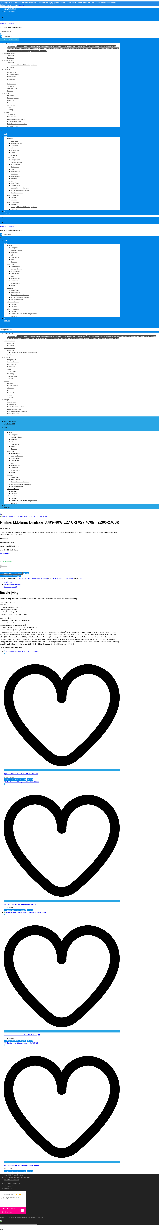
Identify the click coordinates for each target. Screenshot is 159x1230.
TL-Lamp (10, 110)
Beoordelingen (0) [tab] (10, 587)
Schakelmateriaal (13, 126)
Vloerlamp (10, 86)
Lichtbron (10, 58)
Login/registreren (10, 9)
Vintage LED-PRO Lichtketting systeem (24, 65)
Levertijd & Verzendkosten (13, 1175)
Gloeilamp (10, 100)
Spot (9, 81)
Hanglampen (11, 72)
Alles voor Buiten (9, 60)
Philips (81, 578)
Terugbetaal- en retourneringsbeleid (17, 1177)
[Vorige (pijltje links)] (0, 1229)
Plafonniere (11, 79)
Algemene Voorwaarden (12, 1184)
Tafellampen (11, 84)
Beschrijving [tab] (8, 582)
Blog (5, 212)
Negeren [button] (21, 5)
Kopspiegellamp (12, 98)
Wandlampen (12, 88)
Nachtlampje (11, 77)
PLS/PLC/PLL (11, 105)
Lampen (6, 93)
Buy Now (26, 573)
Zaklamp (10, 91)
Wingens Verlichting (7, 23)
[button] (1, 514)
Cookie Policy (8, 1188)
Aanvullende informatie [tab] (12, 584)
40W (57, 578)
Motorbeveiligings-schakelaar (21, 190)
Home (5, 134)
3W (53, 578)
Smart (9, 107)
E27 (67, 578)
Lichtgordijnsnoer (13, 74)
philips (71, 578)
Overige (6, 112)
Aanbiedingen (8, 44)
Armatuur (10, 56)
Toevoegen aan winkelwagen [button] (14, 779)
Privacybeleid (8, 1186)
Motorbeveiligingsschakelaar (17, 124)
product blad (4, 554)
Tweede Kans (63, 48)
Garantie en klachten (11, 1180)
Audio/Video (11, 114)
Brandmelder (11, 117)
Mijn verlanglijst (9, 11)
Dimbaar (62, 578)
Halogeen (10, 96)
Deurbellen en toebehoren (16, 119)
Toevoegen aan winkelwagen (11, 573)
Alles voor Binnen (9, 53)
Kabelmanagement (14, 121)
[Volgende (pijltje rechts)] (2, 1229)
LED (8, 103)
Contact (7, 214)
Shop (5, 136)
